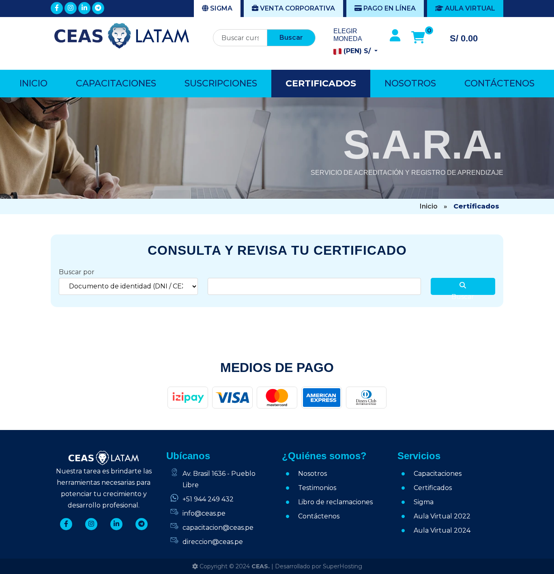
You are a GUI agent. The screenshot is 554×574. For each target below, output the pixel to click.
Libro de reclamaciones (335, 502)
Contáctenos (499, 83)
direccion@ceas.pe (213, 542)
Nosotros (410, 83)
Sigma (220, 8)
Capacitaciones (116, 83)
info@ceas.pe (204, 513)
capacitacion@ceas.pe (218, 527)
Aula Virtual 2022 (442, 516)
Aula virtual (469, 8)
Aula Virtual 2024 (442, 530)
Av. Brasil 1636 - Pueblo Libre (219, 479)
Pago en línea (389, 8)
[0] (418, 37)
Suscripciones (221, 83)
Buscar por (76, 272)
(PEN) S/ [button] (357, 51)
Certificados (321, 83)
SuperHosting (342, 566)
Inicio (33, 83)
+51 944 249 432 (208, 499)
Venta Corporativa (296, 8)
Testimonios (317, 488)
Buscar (291, 37)
